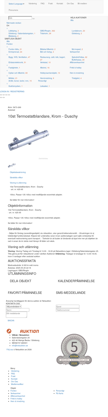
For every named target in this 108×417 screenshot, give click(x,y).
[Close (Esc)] (1, 94)
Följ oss (10, 349)
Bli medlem (82, 3)
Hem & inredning (17, 401)
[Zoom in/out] (9, 94)
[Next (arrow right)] (4, 97)
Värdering (33, 3)
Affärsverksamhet (18, 396)
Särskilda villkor (16, 177)
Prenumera (13, 10)
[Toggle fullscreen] (6, 94)
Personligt (60, 390)
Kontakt (60, 3)
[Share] (4, 94)
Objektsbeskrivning (18, 172)
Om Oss (70, 3)
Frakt (50, 3)
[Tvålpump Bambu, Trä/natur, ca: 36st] (12, 165)
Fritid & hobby (16, 398)
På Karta (59, 393)
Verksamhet (15, 393)
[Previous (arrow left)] (1, 97)
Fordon (14, 390)
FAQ (42, 3)
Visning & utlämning (18, 182)
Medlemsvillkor (17, 384)
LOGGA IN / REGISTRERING (12, 91)
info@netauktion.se (20, 345)
